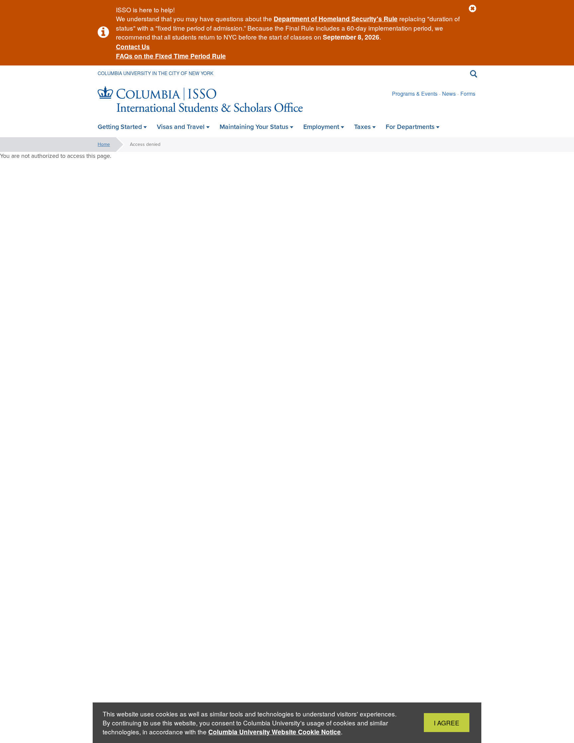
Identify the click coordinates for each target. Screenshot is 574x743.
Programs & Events (414, 93)
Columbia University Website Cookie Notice (274, 731)
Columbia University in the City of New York (155, 73)
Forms (467, 93)
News (449, 93)
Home (104, 144)
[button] (472, 9)
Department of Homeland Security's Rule (336, 18)
